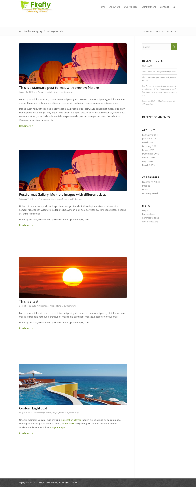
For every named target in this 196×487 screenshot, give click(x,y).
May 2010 (147, 161)
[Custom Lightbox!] (73, 384)
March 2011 (148, 142)
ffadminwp (68, 92)
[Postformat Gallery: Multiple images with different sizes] (73, 170)
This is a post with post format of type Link (158, 71)
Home (157, 31)
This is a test (28, 301)
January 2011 (149, 149)
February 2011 (150, 146)
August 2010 (149, 157)
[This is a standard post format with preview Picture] (73, 63)
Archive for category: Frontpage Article (41, 31)
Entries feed (148, 213)
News (56, 92)
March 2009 (148, 165)
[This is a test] (73, 277)
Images (58, 199)
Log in (145, 210)
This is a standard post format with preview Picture (59, 87)
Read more (25, 125)
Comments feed (150, 217)
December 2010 (150, 153)
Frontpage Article (45, 92)
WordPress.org (150, 221)
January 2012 (149, 138)
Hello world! (147, 66)
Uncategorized (150, 193)
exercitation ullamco (70, 419)
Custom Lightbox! (33, 408)
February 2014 (150, 134)
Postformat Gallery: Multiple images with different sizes (62, 194)
